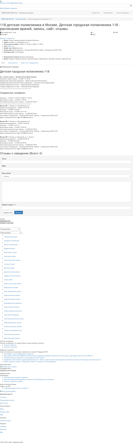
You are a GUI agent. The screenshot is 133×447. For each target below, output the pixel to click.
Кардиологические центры (12, 276)
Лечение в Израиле (10, 345)
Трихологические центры (12, 334)
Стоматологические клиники (13, 326)
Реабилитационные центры (12, 322)
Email (4, 166)
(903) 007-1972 (5, 3)
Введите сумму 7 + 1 (9, 205)
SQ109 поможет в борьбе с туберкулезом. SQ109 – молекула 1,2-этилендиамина (30, 362)
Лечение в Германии (10, 347)
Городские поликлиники (11, 241)
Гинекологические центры (12, 260)
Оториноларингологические (13, 311)
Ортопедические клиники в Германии (16, 377)
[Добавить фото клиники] (8, 366)
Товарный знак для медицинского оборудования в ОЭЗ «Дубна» (24, 358)
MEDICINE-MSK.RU (10, 12)
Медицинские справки (11, 287)
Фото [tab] (3, 63)
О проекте (3, 397)
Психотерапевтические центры (14, 319)
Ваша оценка (6, 173)
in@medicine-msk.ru (16, 3)
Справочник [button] (96, 13)
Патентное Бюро (5, 421)
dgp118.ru (11, 46)
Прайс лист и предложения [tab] (29, 63)
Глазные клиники (9, 264)
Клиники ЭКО (8, 280)
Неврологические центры (12, 299)
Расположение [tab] (13, 63)
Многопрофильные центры (12, 291)
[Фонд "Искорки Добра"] (8, 391)
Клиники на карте (26, 12)
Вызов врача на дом (10, 252)
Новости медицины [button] (122, 13)
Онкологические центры (11, 307)
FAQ (1, 415)
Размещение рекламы (7, 400)
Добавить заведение (10, 8)
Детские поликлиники (11, 244)
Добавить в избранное (7, 38)
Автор (4, 159)
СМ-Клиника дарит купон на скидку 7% (16, 388)
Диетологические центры (12, 338)
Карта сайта (4, 403)
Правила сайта (5, 412)
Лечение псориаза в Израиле (13, 381)
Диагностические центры (12, 272)
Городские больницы (10, 237)
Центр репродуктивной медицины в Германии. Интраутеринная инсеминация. (29, 379)
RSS (1, 432)
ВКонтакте (3, 429)
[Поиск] (131, 5)
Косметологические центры (12, 283)
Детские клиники (9, 268)
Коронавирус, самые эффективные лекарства (18, 354)
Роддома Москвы (9, 248)
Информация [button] (107, 13)
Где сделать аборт (10, 256)
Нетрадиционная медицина (13, 303)
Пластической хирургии (11, 315)
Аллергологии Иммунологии (13, 330)
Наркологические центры (12, 295)
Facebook (3, 426)
